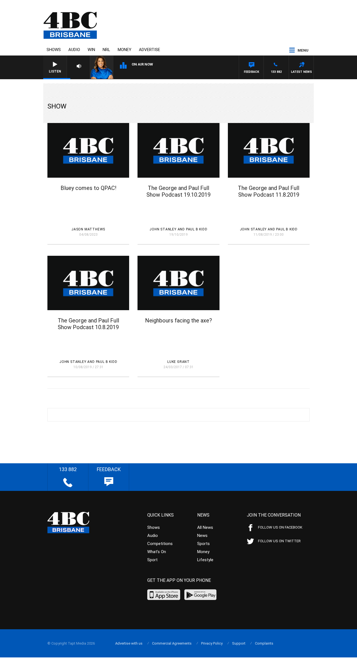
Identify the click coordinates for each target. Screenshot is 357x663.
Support (238, 643)
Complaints (264, 643)
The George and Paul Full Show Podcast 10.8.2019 (88, 324)
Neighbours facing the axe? (178, 320)
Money (124, 49)
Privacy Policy (212, 643)
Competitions (160, 543)
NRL (106, 49)
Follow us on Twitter (279, 541)
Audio (74, 49)
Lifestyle (205, 559)
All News (205, 527)
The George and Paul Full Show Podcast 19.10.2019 (178, 191)
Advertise (149, 49)
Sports (203, 543)
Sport (152, 559)
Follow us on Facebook (280, 527)
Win (91, 49)
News (202, 535)
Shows (54, 49)
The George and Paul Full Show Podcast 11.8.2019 (268, 191)
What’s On (156, 551)
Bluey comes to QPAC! (88, 188)
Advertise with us (129, 643)
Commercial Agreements (172, 643)
